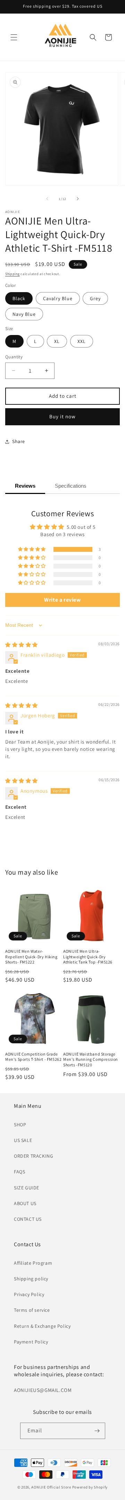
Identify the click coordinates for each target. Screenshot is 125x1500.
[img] (21, 644)
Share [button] (18, 441)
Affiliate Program (33, 1263)
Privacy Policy (29, 1294)
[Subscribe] (97, 1431)
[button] (14, 37)
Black (18, 298)
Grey (95, 298)
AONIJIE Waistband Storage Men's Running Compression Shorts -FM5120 (90, 1059)
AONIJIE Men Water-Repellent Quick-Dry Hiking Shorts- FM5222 (31, 957)
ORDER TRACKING (33, 1156)
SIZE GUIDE (26, 1188)
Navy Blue (24, 314)
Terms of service (32, 1310)
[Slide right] (77, 198)
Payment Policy (31, 1342)
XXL (81, 341)
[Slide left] (47, 198)
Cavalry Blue (58, 298)
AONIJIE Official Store (51, 1487)
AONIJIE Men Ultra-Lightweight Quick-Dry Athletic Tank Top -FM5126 (87, 957)
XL (57, 341)
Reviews (25, 486)
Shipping (12, 274)
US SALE (23, 1140)
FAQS (19, 1171)
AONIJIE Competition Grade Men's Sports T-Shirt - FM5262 (33, 1056)
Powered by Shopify (90, 1487)
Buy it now (62, 416)
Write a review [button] (62, 599)
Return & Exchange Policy (42, 1326)
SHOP (20, 1124)
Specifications (70, 486)
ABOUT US (25, 1203)
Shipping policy (31, 1279)
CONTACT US (28, 1219)
